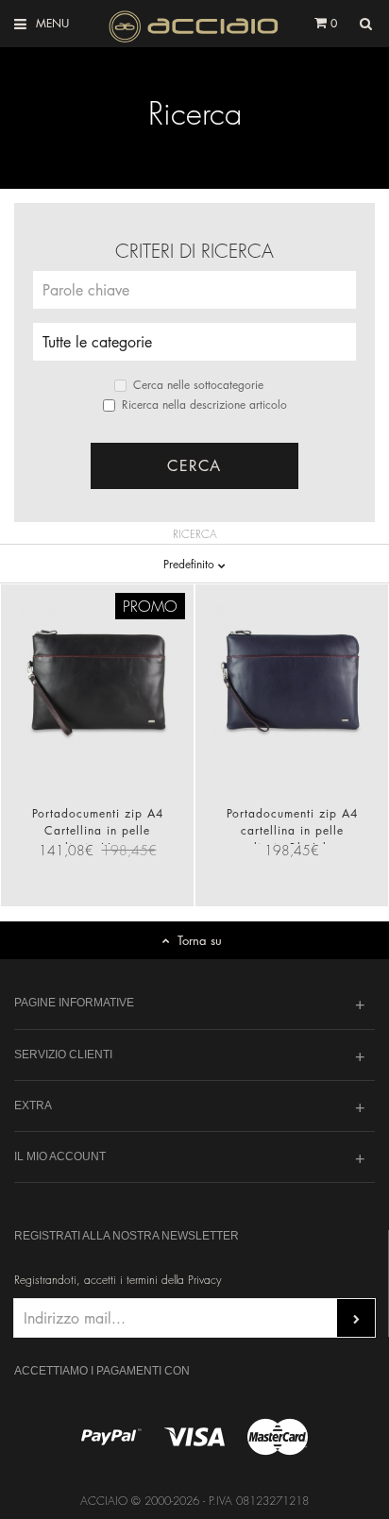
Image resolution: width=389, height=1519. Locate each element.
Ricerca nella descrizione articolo (204, 405)
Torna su (200, 940)
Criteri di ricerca (194, 251)
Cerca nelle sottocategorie (198, 385)
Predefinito (190, 564)
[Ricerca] (365, 24)
